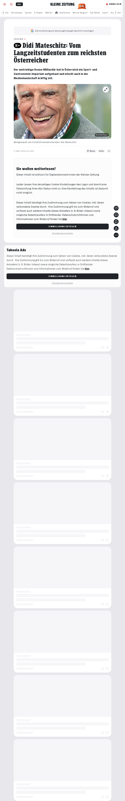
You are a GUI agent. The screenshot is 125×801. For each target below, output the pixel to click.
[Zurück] (3, 13)
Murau (92, 151)
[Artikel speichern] (116, 221)
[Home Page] (62, 4)
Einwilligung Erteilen (62, 226)
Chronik (18, 39)
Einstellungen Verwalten (62, 233)
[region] (62, 13)
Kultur (101, 151)
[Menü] (4, 4)
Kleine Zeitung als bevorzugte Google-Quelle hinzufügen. (64, 31)
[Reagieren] (116, 208)
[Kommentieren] (116, 214)
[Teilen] (116, 228)
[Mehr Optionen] (116, 235)
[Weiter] (115, 13)
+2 (109, 151)
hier (64, 219)
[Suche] (11, 4)
